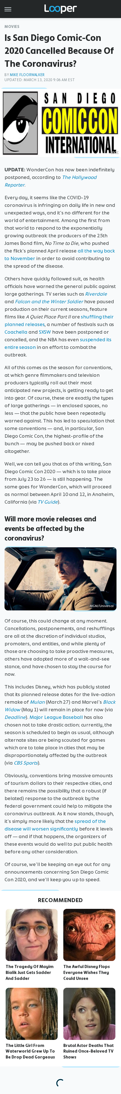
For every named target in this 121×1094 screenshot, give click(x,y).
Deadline (15, 717)
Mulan (38, 702)
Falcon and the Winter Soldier (49, 301)
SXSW (45, 332)
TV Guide (47, 502)
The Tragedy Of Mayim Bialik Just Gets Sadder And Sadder (29, 972)
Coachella (16, 332)
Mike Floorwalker (27, 74)
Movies (12, 26)
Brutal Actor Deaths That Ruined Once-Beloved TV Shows (88, 1051)
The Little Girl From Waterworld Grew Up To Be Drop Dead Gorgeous (30, 1051)
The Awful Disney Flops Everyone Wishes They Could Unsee (86, 972)
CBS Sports (26, 762)
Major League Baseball (56, 717)
